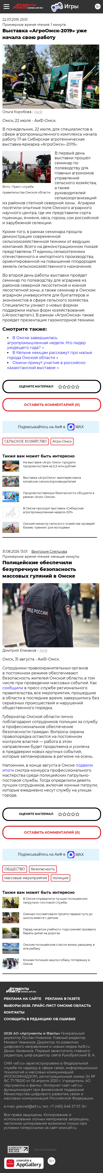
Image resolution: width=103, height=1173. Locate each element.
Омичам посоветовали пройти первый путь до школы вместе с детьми (58, 916)
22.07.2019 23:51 (15, 19)
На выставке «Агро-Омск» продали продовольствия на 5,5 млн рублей (49, 464)
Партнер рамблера (45, 1149)
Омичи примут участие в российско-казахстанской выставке (46, 365)
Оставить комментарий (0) (52, 405)
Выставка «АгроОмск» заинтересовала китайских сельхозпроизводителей (52, 479)
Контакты (14, 1012)
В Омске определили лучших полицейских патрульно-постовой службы (55, 900)
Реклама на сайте (22, 998)
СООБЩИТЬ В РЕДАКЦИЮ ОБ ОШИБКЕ (39, 1019)
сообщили (12, 688)
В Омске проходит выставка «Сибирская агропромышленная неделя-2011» (53, 510)
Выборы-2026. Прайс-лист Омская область (47, 1005)
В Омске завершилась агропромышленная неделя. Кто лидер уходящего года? (46, 343)
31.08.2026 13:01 (15, 551)
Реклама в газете (62, 998)
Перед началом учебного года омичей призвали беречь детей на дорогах (59, 931)
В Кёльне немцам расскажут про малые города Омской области (49, 355)
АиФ (38, 112)
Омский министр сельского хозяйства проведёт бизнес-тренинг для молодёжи (59, 525)
